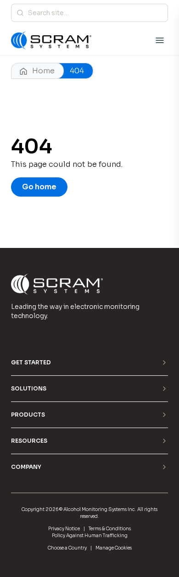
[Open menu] (159, 40)
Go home (39, 187)
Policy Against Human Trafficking (90, 536)
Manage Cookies (113, 548)
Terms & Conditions (110, 529)
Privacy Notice (64, 529)
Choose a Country (67, 548)
